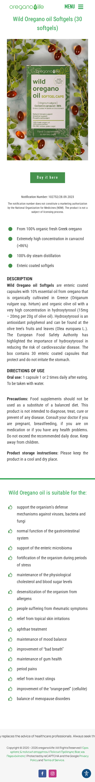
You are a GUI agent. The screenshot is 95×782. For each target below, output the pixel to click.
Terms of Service (54, 760)
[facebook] (42, 773)
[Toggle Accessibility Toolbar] (86, 773)
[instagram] (52, 773)
